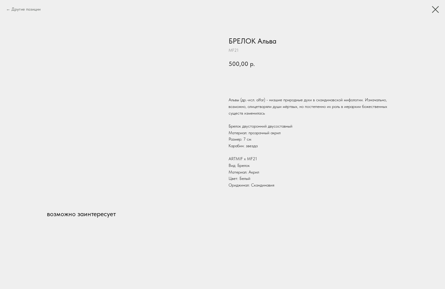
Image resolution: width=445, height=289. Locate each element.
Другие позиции (26, 9)
